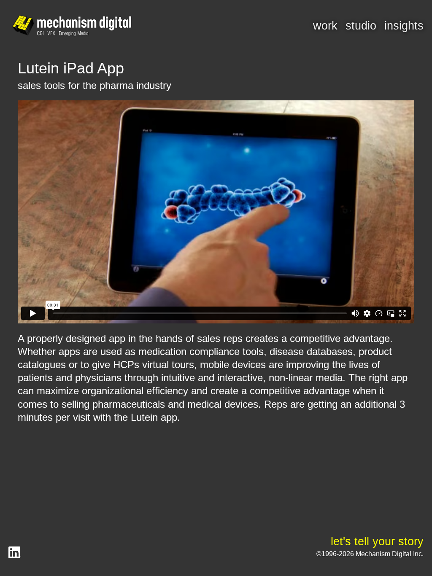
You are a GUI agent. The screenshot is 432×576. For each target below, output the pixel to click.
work (325, 25)
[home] (71, 26)
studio (361, 25)
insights (404, 25)
